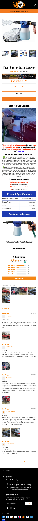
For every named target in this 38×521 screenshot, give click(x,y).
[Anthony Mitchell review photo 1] (6, 432)
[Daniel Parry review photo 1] (6, 335)
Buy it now (19, 99)
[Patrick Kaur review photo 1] (6, 366)
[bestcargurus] (18, 4)
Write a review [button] (19, 278)
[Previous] (3, 31)
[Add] (23, 86)
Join (29, 503)
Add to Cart (19, 93)
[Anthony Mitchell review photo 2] (15, 432)
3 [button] (19, 461)
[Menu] (3, 4)
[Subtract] (15, 86)
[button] (34, 4)
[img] (5, 313)
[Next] (35, 31)
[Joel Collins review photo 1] (6, 400)
